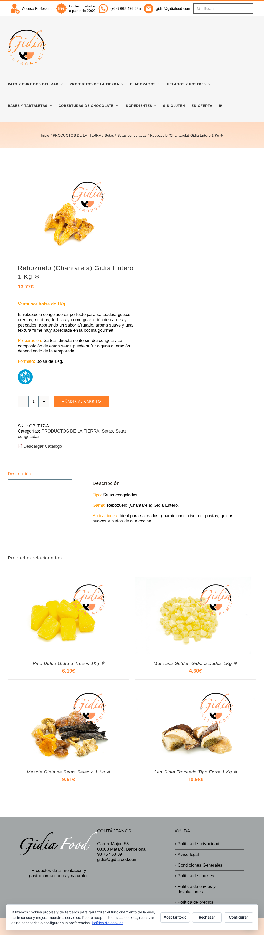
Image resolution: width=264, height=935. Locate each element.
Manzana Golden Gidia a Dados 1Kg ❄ (195, 663)
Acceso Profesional (37, 8)
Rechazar (207, 917)
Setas (107, 431)
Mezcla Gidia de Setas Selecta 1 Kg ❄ (68, 772)
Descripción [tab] (19, 473)
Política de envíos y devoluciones (197, 889)
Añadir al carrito (81, 401)
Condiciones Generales (200, 865)
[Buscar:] (223, 8)
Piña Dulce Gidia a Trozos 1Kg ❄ (69, 663)
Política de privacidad (198, 843)
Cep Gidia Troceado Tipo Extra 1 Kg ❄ (195, 772)
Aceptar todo (175, 917)
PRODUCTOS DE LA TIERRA (70, 431)
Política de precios (195, 902)
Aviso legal (188, 854)
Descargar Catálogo (42, 446)
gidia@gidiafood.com (173, 8)
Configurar (238, 917)
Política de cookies (196, 875)
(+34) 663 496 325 (125, 8)
